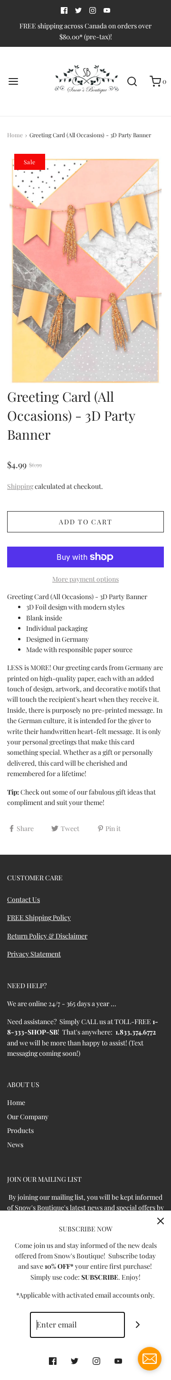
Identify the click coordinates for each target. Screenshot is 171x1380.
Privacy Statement (34, 953)
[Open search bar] (132, 82)
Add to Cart (86, 521)
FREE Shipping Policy (39, 917)
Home (15, 135)
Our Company (27, 1116)
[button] (86, 270)
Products (20, 1130)
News (15, 1144)
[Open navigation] (13, 82)
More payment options (85, 579)
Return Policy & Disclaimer (47, 935)
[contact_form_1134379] (150, 1359)
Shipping (20, 486)
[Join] (138, 1325)
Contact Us (23, 899)
